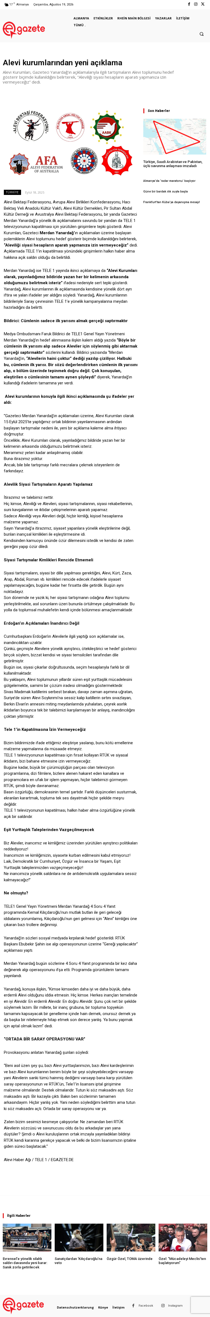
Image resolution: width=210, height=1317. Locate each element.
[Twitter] (202, 4)
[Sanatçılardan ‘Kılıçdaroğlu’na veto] (79, 1237)
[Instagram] (195, 4)
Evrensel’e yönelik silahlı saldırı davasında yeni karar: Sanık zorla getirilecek (25, 1263)
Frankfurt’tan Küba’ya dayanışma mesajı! (171, 202)
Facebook (146, 1305)
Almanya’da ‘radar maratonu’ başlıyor (169, 181)
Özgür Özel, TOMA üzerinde (130, 1259)
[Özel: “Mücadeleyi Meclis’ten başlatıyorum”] (183, 1237)
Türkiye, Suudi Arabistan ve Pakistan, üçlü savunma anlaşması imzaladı (172, 164)
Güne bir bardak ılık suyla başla (165, 191)
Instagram (175, 1305)
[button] (201, 34)
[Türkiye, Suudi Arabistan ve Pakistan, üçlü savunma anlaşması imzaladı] (174, 137)
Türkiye (12, 192)
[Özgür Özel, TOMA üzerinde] (131, 1237)
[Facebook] (188, 4)
